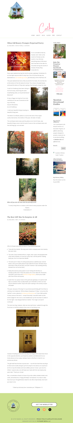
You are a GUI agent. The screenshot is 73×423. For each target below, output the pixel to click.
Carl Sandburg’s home (21, 77)
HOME (33, 35)
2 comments (27, 45)
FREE (53, 35)
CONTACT (59, 35)
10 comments (22, 219)
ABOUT (38, 35)
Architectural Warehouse (28, 293)
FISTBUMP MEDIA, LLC (44, 421)
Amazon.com (58, 139)
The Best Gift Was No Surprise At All (22, 217)
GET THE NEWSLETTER (44, 404)
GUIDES (48, 35)
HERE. (58, 182)
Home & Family (19, 45)
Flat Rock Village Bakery (29, 274)
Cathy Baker (11, 45)
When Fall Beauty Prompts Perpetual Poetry (25, 43)
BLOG (43, 35)
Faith (16, 219)
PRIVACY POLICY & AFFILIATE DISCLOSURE (49, 419)
